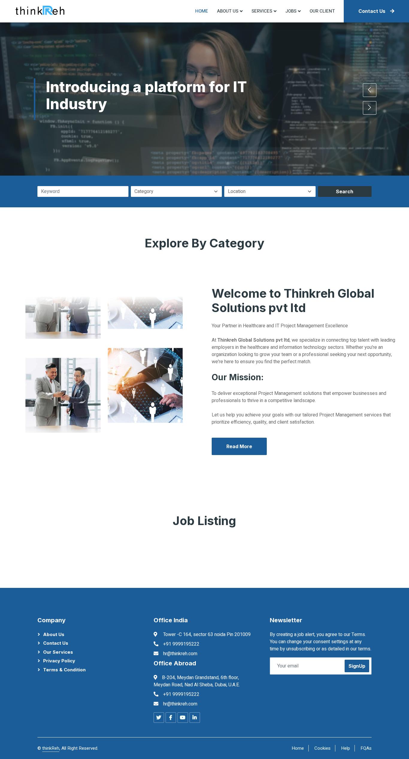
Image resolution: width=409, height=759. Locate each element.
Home (201, 11)
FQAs (366, 748)
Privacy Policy (59, 661)
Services (262, 11)
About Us (53, 634)
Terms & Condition (64, 670)
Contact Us (371, 11)
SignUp (357, 666)
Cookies (322, 748)
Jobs (290, 11)
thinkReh (50, 748)
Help (345, 748)
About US (227, 11)
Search (344, 191)
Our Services (58, 652)
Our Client (322, 11)
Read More (239, 446)
